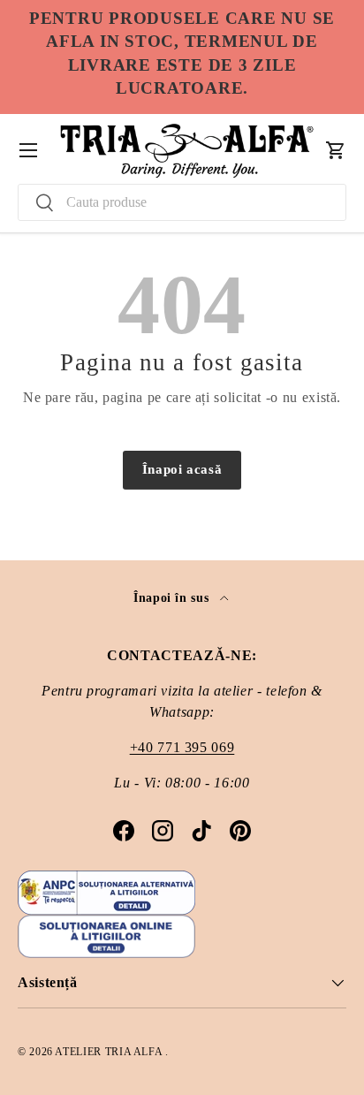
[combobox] (182, 202)
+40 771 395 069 (182, 747)
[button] (335, 150)
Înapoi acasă (182, 469)
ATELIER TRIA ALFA (110, 1052)
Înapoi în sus (173, 597)
